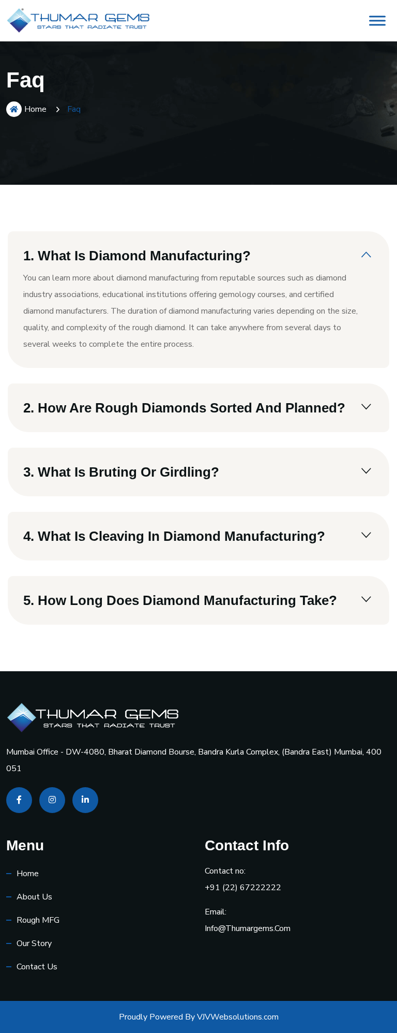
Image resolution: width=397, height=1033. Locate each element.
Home (35, 109)
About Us (34, 897)
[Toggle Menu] (377, 20)
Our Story (34, 943)
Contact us (37, 966)
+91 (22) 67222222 (243, 887)
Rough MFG (38, 920)
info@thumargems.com (248, 928)
